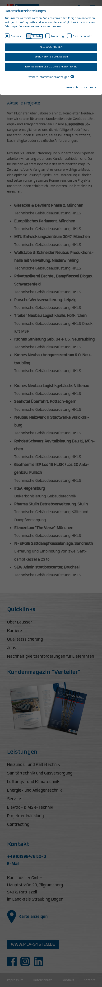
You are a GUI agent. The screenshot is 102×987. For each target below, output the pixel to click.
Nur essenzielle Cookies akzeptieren (51, 66)
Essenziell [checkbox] (17, 36)
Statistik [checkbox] (37, 36)
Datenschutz (74, 87)
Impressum (90, 87)
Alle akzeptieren (51, 47)
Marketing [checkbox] (57, 36)
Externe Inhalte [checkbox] (82, 36)
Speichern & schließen (51, 56)
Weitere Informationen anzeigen (49, 77)
